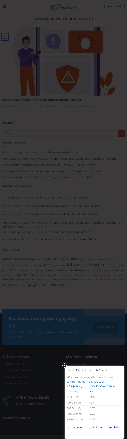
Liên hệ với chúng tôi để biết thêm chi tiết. (94, 427)
